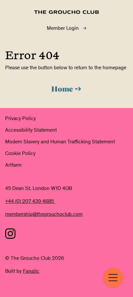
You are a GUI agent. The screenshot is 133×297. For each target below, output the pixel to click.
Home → (66, 90)
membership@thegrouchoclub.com (44, 214)
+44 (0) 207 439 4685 (30, 201)
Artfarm (13, 165)
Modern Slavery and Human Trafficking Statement (60, 141)
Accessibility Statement (31, 130)
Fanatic (31, 271)
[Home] (66, 12)
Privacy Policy (20, 118)
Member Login (63, 28)
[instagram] (10, 233)
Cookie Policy (20, 153)
